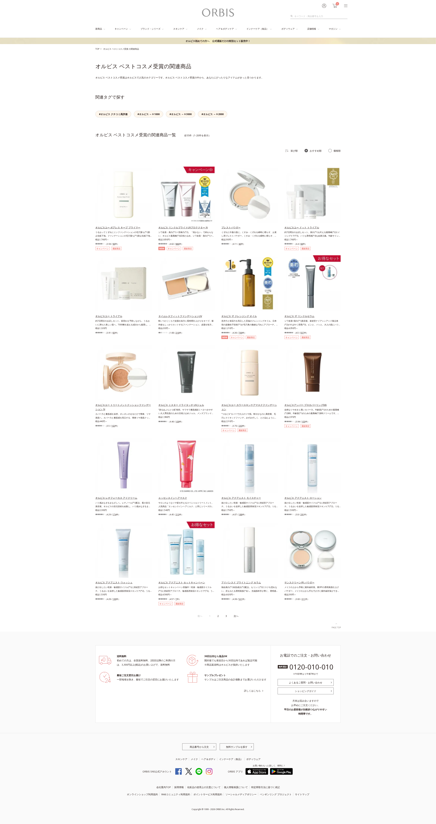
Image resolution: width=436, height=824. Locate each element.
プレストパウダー (230, 227)
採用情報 (179, 787)
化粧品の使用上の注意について (204, 787)
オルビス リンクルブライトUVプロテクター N (183, 227)
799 (240, 332)
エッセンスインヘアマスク (172, 497)
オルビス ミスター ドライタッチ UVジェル (181, 405)
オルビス (107, 48)
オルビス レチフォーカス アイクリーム (116, 497)
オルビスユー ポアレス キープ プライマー (117, 227)
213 (177, 514)
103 (303, 421)
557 (302, 332)
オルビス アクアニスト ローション (303, 497)
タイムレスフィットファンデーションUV (180, 316)
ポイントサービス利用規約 (207, 794)
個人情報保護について (236, 787)
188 (240, 514)
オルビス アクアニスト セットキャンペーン (181, 582)
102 (113, 425)
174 (114, 514)
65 (114, 332)
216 (177, 332)
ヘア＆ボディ (208, 759)
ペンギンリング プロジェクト (276, 794)
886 (177, 244)
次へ (236, 616)
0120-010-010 (311, 667)
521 (240, 599)
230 (240, 425)
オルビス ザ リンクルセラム (299, 316)
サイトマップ (302, 794)
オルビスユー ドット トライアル (301, 227)
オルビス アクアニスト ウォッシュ (114, 582)
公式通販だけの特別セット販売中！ (218, 41)
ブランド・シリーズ (150, 28)
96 (114, 244)
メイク (200, 28)
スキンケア (178, 28)
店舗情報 (311, 28)
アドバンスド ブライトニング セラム (241, 582)
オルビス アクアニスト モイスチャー (241, 497)
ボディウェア (288, 28)
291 (302, 514)
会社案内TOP (163, 787)
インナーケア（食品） (257, 28)
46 (240, 244)
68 (301, 244)
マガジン (333, 28)
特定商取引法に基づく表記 (265, 787)
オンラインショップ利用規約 (142, 794)
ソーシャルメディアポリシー (240, 794)
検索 (292, 16)
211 (303, 599)
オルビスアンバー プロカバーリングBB (305, 405)
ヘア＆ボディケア (225, 28)
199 (114, 599)
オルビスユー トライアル (108, 316)
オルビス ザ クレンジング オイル (239, 316)
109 (177, 421)
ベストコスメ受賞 (120, 48)
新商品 (98, 28)
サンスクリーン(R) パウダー (299, 582)
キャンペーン (121, 28)
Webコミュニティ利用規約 (175, 794)
